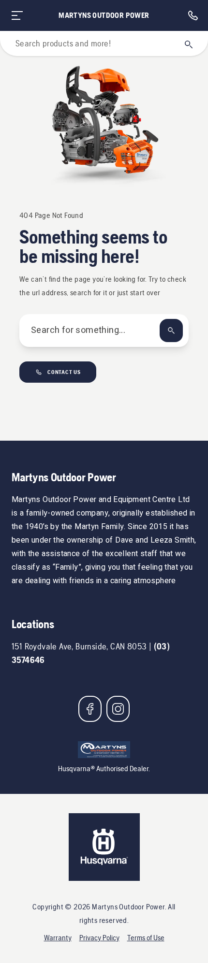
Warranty (58, 937)
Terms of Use (145, 937)
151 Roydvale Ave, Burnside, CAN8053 (79, 646)
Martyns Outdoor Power (104, 15)
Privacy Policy (99, 937)
